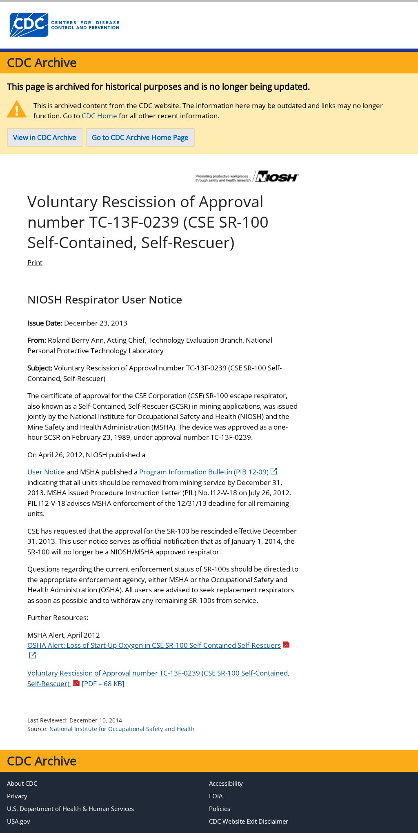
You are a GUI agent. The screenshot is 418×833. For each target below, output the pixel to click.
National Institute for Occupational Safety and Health (122, 729)
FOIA (215, 796)
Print (34, 262)
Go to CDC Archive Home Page (140, 137)
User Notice (46, 471)
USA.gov (18, 821)
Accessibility (226, 783)
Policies (219, 808)
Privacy (17, 796)
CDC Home (99, 115)
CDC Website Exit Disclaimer (248, 821)
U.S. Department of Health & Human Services (70, 808)
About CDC (22, 783)
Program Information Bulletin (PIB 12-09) (204, 471)
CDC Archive (42, 62)
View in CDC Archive (44, 137)
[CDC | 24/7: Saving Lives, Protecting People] (64, 25)
